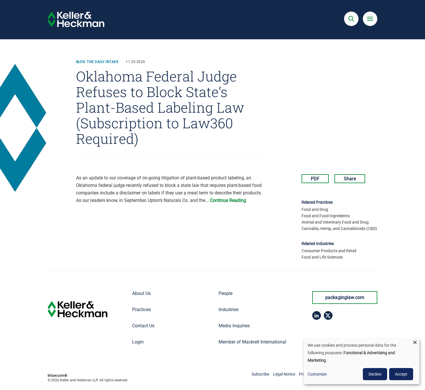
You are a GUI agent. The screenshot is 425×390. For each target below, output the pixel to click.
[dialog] (361, 361)
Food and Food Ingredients (326, 215)
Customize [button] (317, 374)
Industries (229, 309)
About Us (141, 293)
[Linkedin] (316, 315)
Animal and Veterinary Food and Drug (335, 222)
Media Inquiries (234, 325)
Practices (141, 309)
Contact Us (143, 325)
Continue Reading (228, 200)
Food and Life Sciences (322, 257)
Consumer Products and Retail (329, 250)
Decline (375, 374)
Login (138, 342)
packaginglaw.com (345, 297)
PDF (315, 178)
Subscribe (260, 374)
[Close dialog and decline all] (415, 342)
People (225, 293)
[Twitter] (328, 315)
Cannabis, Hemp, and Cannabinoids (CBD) (339, 228)
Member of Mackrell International (252, 342)
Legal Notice (284, 374)
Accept (401, 374)
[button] (351, 19)
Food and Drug (315, 209)
